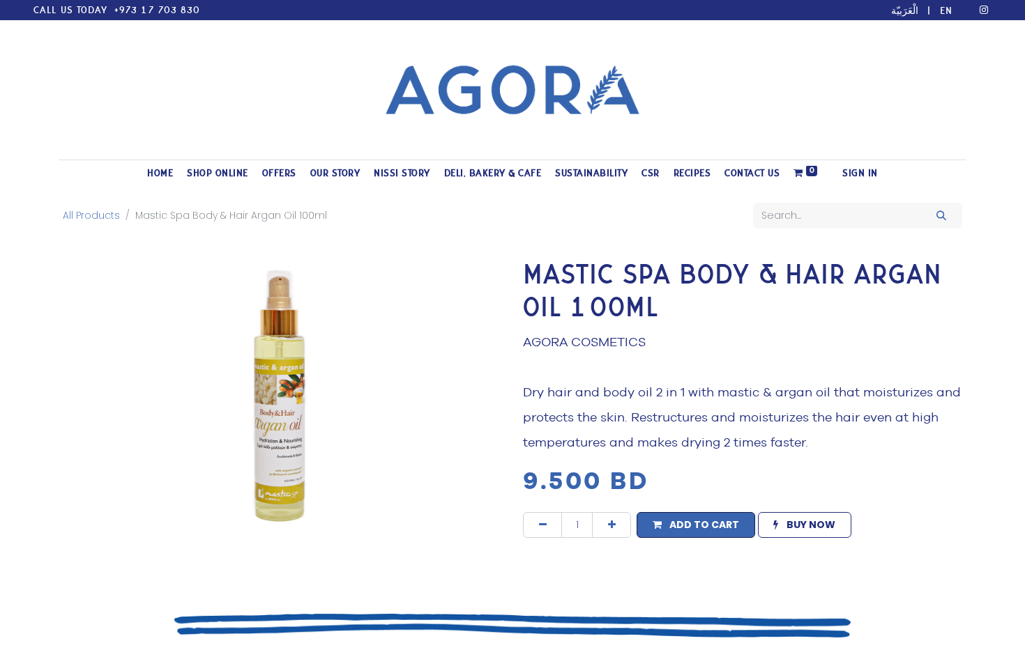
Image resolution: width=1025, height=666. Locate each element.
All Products (91, 215)
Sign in (860, 173)
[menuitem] (160, 173)
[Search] (941, 216)
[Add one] (611, 525)
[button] (695, 525)
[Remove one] (542, 525)
